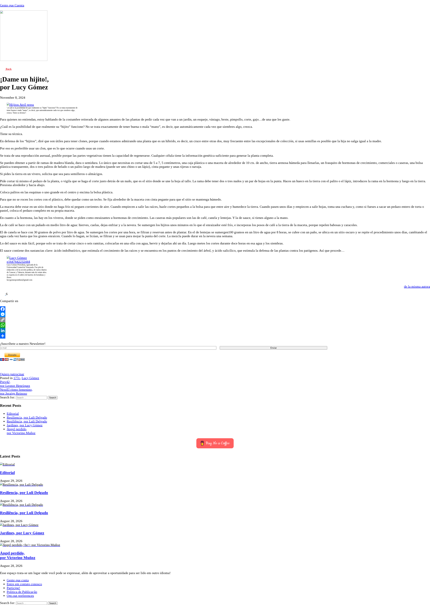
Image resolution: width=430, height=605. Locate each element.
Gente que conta (18, 580)
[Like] (3, 294)
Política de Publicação (22, 592)
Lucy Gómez (30, 378)
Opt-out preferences (20, 595)
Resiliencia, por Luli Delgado (27, 417)
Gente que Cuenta (12, 5)
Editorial (13, 413)
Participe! (13, 588)
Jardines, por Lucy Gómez (24, 425)
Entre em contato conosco (24, 584)
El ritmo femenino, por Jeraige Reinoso (16, 391)
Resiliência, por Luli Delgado (27, 421)
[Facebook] (215, 309)
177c (16, 378)
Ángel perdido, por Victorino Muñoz (21, 431)
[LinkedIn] (215, 330)
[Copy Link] (215, 319)
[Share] (215, 336)
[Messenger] (215, 314)
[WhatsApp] (215, 325)
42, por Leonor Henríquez (15, 383)
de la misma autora (417, 286)
